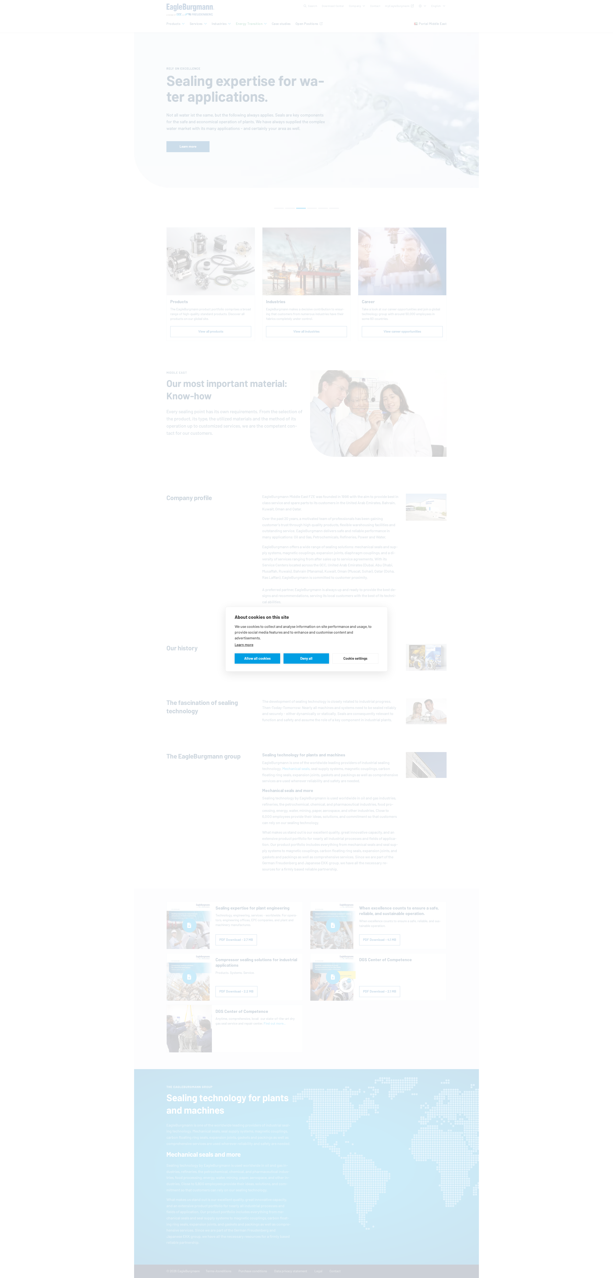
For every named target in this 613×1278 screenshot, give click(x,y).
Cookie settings (355, 658)
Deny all (306, 658)
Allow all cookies (257, 658)
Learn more (244, 644)
